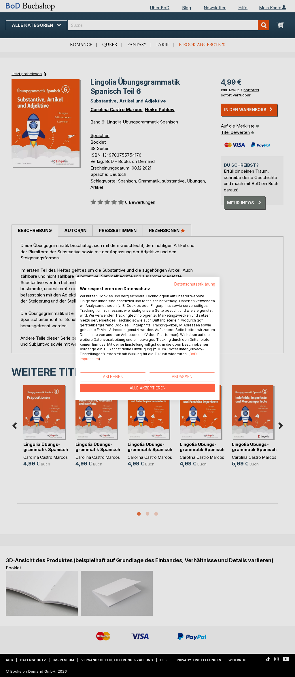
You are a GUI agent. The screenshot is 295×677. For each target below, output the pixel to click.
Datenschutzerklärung (194, 284)
